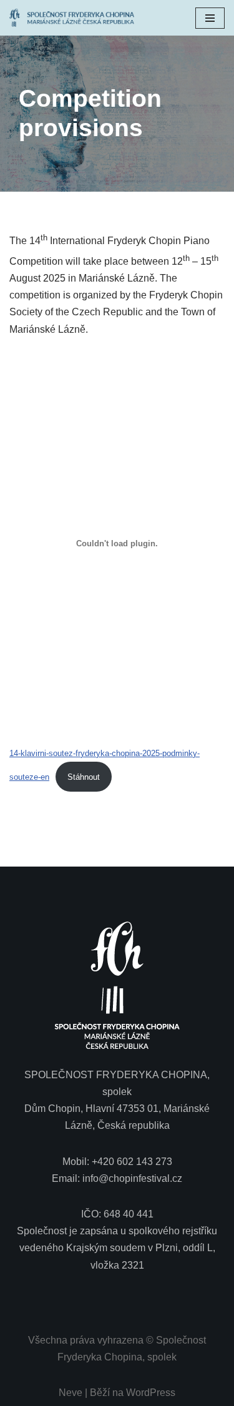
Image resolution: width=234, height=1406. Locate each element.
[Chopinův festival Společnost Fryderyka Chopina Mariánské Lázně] (74, 18)
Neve (70, 1392)
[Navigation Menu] (210, 18)
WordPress (150, 1392)
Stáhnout (83, 777)
